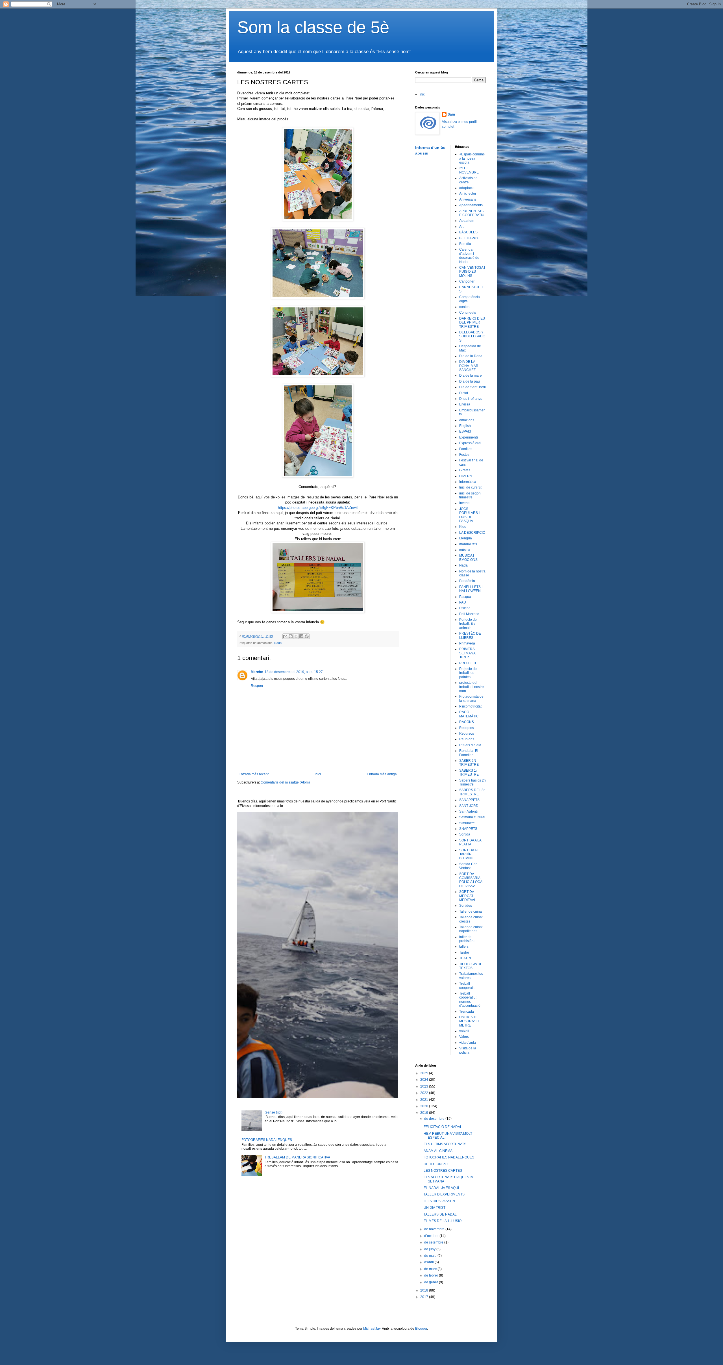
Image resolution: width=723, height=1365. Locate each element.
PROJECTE (468, 663)
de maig (430, 1256)
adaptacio (466, 188)
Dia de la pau (469, 381)
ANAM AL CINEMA (438, 1151)
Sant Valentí (468, 811)
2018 (424, 1290)
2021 (424, 1100)
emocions (466, 420)
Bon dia (465, 244)
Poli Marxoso (469, 614)
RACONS (466, 722)
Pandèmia (467, 581)
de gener (431, 1282)
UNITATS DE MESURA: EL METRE (469, 1021)
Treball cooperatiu (467, 985)
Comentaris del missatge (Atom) (285, 782)
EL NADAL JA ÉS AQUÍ (441, 1188)
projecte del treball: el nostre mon (471, 687)
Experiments (468, 437)
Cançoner (466, 281)
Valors (464, 1037)
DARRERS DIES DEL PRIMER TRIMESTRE (472, 322)
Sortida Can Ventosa (468, 866)
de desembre (434, 1119)
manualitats (468, 544)
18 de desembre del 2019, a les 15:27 (294, 672)
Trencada (466, 1012)
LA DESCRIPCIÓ (472, 533)
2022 (424, 1093)
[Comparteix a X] (296, 636)
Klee (462, 527)
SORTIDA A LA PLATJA (470, 842)
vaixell (464, 1031)
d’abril (429, 1262)
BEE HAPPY (468, 238)
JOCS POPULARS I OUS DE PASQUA (469, 515)
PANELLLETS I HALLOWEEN (470, 589)
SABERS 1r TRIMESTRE (469, 772)
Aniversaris (467, 199)
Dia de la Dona (470, 356)
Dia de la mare (470, 375)
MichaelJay (371, 1329)
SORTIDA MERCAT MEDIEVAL (467, 896)
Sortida (464, 834)
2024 (424, 1080)
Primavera (467, 643)
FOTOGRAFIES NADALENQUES (266, 1140)
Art (461, 227)
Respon (257, 686)
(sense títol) (273, 1112)
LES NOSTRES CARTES (443, 1171)
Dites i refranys (470, 399)
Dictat (463, 393)
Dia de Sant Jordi (472, 387)
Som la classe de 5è (313, 27)
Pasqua (465, 597)
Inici (318, 774)
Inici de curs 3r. (470, 487)
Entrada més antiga (382, 774)
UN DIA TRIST (434, 1208)
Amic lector (467, 194)
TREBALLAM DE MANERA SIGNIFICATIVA (297, 1157)
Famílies (465, 449)
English (465, 426)
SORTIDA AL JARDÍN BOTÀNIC (469, 854)
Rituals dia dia (470, 745)
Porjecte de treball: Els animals (468, 624)
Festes (464, 455)
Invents (464, 503)
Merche (257, 672)
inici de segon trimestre (470, 495)
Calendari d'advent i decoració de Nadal (469, 256)
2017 (424, 1297)
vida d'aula (467, 1043)
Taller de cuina (470, 911)
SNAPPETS (468, 829)
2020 (424, 1106)
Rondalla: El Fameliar (468, 753)
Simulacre (467, 823)
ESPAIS (465, 431)
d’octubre (431, 1236)
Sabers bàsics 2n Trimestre (472, 782)
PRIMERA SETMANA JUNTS (467, 653)
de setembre (434, 1242)
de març (430, 1269)
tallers (464, 947)
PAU (462, 602)
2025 (424, 1073)
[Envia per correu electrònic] (285, 636)
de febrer (431, 1275)
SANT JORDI (469, 806)
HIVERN (465, 476)
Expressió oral (470, 443)
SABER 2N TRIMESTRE (469, 763)
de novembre (434, 1229)
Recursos (466, 733)
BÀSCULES (468, 232)
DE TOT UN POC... (438, 1164)
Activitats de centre (468, 180)
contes (464, 307)
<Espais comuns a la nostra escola (472, 158)
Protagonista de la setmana (471, 698)
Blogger (421, 1329)
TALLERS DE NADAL (440, 1214)
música (464, 550)
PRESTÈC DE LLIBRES (470, 635)
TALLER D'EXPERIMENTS (444, 1194)
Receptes (466, 728)
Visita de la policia (467, 1050)
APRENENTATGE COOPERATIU (471, 213)
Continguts (467, 312)
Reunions (466, 739)
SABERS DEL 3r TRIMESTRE (472, 792)
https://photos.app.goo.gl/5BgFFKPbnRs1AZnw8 (318, 507)
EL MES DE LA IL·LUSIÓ (442, 1221)
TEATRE (465, 958)
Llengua (465, 538)
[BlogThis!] (290, 636)
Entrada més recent (254, 774)
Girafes (464, 470)
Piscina (465, 608)
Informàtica (467, 482)
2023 (424, 1086)
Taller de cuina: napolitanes (471, 929)
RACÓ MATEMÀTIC (469, 714)
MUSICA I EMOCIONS (468, 557)
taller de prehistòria (467, 939)
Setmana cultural (472, 817)
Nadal (278, 642)
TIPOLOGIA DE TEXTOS (470, 966)
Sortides (465, 906)
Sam (451, 114)
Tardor (464, 952)
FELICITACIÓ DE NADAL (443, 1127)
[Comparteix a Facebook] (301, 636)
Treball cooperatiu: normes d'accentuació (469, 999)
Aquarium (466, 221)
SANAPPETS (469, 800)
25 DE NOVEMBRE (469, 170)
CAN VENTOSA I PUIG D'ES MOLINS (472, 272)
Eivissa (464, 404)
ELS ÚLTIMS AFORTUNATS (445, 1144)
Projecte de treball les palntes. (468, 673)
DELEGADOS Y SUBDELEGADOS (472, 336)
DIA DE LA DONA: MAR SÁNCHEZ (468, 366)
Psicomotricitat (470, 706)
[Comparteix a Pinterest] (307, 636)
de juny (430, 1249)
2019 (424, 1113)
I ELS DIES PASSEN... (441, 1201)
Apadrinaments (471, 205)
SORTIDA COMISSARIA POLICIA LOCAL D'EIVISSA (471, 880)
